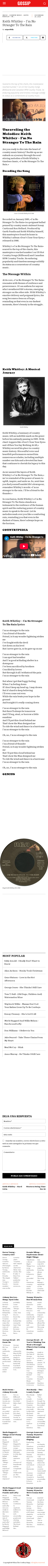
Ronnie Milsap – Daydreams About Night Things (34, 1254)
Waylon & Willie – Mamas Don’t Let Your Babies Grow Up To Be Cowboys (22, 1005)
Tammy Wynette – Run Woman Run (34, 1298)
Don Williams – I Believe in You (19, 1030)
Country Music (15, 15)
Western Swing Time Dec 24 (36, 1187)
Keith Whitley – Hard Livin (12, 1187)
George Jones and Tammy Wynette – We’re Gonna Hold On (34, 1491)
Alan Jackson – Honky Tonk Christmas (23, 970)
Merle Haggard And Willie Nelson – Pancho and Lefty (11, 1490)
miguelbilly (9, 29)
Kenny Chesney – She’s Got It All (20, 1013)
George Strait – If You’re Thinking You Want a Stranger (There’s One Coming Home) (35, 1345)
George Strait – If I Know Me (11, 1341)
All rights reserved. (38, 1562)
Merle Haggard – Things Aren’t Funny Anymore (11, 1434)
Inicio (5, 15)
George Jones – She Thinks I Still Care (23, 987)
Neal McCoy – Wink (13, 1047)
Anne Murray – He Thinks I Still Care (22, 1053)
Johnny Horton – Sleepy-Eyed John (10, 1298)
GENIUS (8, 774)
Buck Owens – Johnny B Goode (9, 1390)
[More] (43, 37)
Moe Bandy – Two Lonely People (34, 1390)
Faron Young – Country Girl (9, 1253)
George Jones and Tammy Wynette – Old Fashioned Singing (34, 1436)
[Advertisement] (24, 60)
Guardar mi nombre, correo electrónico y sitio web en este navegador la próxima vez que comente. (23, 1143)
